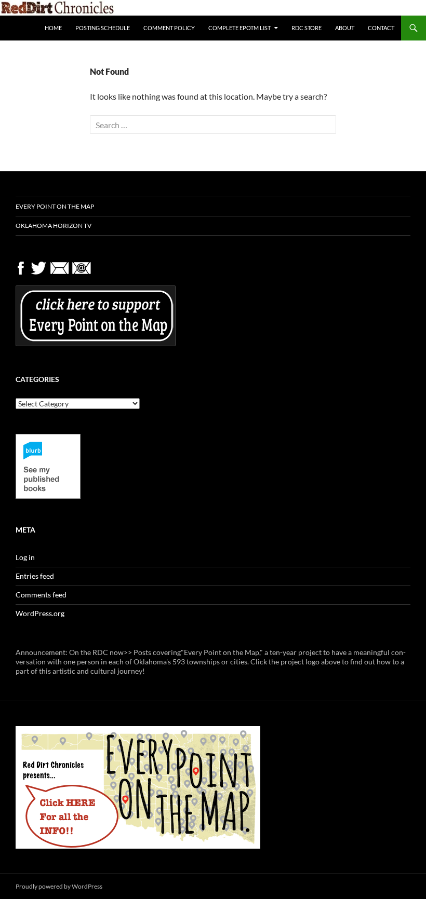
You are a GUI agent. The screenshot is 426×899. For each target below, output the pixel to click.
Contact (381, 27)
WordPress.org (40, 613)
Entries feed (35, 575)
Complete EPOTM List (239, 27)
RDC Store (306, 27)
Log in (25, 557)
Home (53, 27)
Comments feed (41, 594)
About (344, 27)
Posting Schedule (102, 27)
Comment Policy (169, 27)
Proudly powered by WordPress (59, 886)
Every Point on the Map (55, 206)
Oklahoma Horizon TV (53, 225)
